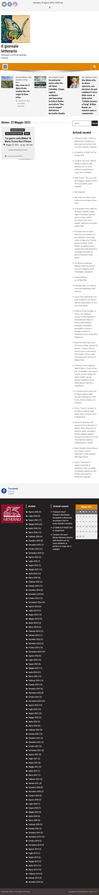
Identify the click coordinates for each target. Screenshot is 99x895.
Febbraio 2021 (34, 779)
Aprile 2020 (33, 816)
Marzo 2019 (33, 870)
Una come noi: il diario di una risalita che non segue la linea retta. (23, 91)
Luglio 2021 (33, 758)
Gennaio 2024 (34, 635)
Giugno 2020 (33, 808)
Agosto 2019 (34, 849)
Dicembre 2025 (34, 541)
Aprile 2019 (33, 865)
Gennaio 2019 (34, 878)
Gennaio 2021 (34, 783)
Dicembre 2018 (34, 882)
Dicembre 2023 (34, 639)
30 (80, 536)
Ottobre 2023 (34, 647)
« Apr (78, 543)
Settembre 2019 (35, 845)
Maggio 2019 (34, 861)
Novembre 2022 (35, 693)
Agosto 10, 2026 (24, 101)
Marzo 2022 (33, 726)
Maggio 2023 (34, 668)
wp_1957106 (28, 145)
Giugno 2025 (33, 565)
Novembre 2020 (35, 791)
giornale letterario (21, 77)
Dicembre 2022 (34, 689)
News (17, 82)
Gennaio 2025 (34, 586)
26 (90, 531)
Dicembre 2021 (34, 738)
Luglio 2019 (33, 853)
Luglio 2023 (33, 660)
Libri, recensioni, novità (56, 77)
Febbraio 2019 (34, 874)
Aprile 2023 (33, 672)
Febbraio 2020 (34, 824)
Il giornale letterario (9, 49)
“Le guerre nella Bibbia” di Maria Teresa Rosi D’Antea (18, 140)
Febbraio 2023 (34, 680)
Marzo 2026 (33, 532)
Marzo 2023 (33, 676)
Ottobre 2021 (34, 746)
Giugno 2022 (33, 713)
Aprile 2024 (33, 623)
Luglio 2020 (33, 804)
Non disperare (79, 192)
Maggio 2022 (34, 717)
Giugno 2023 (33, 664)
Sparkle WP (92, 892)
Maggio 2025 (34, 569)
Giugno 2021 (33, 763)
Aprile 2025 (33, 573)
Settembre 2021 (35, 750)
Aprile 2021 (33, 771)
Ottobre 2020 (34, 795)
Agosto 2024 (34, 606)
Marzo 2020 (33, 820)
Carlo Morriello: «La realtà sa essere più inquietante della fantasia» (85, 288)
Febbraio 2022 (34, 730)
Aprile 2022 (33, 721)
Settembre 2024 (35, 602)
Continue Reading (24, 159)
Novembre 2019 (35, 837)
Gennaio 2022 (34, 734)
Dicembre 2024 (34, 590)
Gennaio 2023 (34, 684)
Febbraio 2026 (34, 536)
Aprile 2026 (33, 528)
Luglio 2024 (33, 610)
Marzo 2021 (33, 775)
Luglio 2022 (33, 709)
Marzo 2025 (33, 578)
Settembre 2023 (35, 652)
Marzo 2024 (33, 627)
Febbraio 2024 (34, 631)
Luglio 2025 (33, 561)
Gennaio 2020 (34, 828)
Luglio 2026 (33, 516)
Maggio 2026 (34, 524)
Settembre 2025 (35, 553)
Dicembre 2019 (34, 833)
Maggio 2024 (34, 619)
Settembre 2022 (35, 701)
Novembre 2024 (35, 594)
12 (90, 522)
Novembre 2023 (35, 643)
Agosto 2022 (34, 705)
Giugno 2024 (33, 615)
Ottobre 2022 (34, 697)
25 (86, 531)
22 (77, 531)
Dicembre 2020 (34, 787)
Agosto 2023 (34, 656)
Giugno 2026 (33, 520)
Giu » (83, 543)
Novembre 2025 (35, 545)
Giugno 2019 (33, 857)
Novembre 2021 (35, 742)
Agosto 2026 (34, 512)
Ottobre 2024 (34, 598)
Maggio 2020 (34, 812)
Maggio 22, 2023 (12, 145)
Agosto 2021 (34, 754)
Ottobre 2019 (34, 841)
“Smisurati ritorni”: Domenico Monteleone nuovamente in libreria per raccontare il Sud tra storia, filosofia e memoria (62, 518)
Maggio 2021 (34, 767)
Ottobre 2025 (34, 549)
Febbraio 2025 (34, 582)
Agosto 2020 (34, 800)
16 (80, 527)
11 (86, 522)
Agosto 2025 (34, 557)
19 (90, 527)
